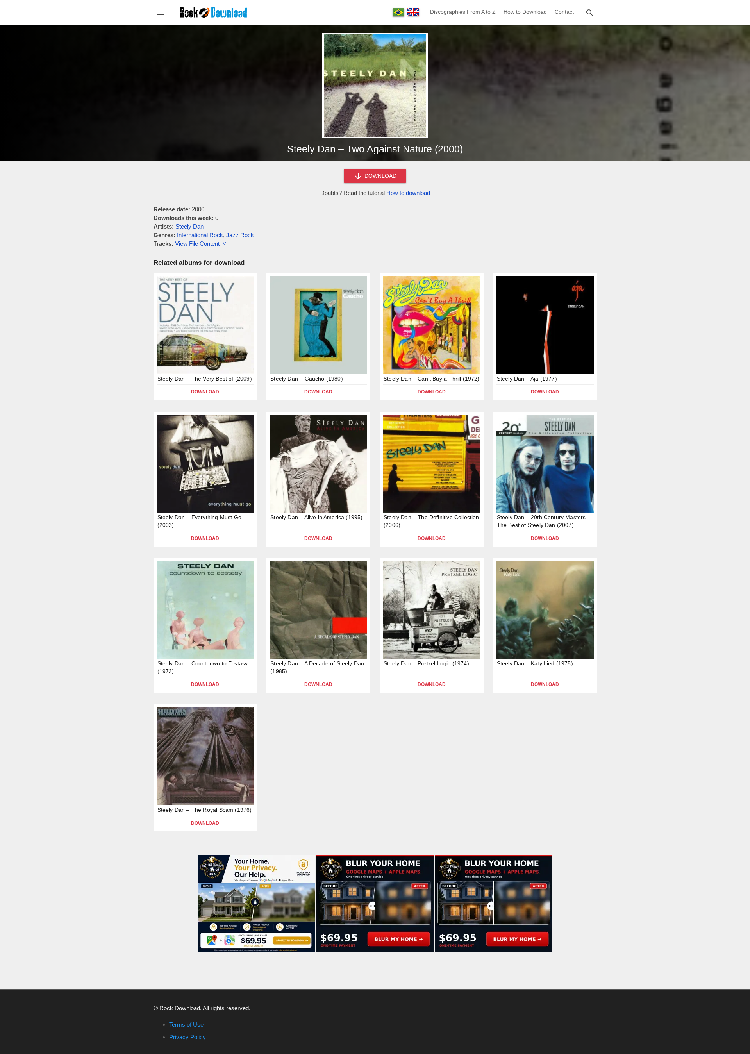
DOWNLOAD (379, 176)
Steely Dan (189, 226)
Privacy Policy (187, 1037)
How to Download (525, 12)
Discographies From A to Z (463, 12)
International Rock (200, 235)
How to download (408, 192)
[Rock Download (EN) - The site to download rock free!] (213, 12)
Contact (564, 12)
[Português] (398, 12)
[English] (413, 12)
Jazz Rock (240, 235)
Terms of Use (186, 1024)
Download (205, 392)
